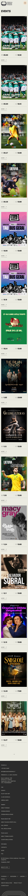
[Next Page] (14, 754)
